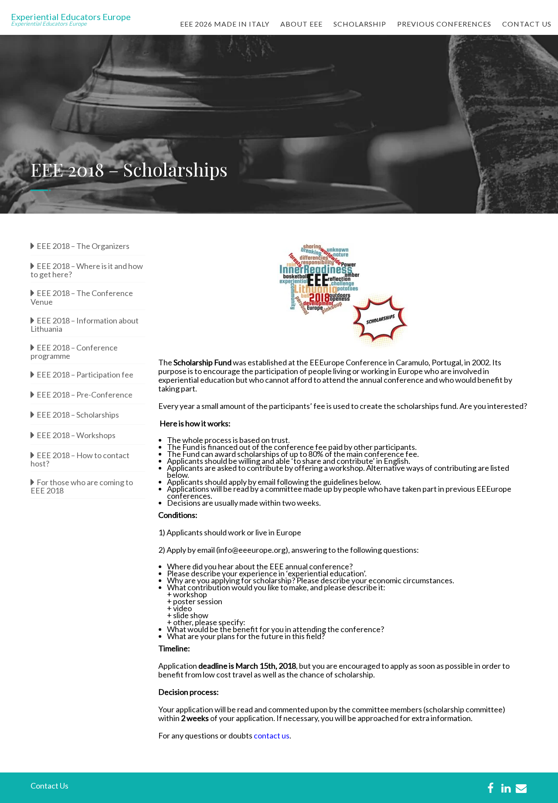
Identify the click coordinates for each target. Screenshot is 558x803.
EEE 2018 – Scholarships (78, 414)
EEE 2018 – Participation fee (85, 374)
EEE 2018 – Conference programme (74, 351)
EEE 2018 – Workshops (76, 435)
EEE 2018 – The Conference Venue (82, 296)
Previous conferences (444, 24)
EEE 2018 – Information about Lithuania (85, 324)
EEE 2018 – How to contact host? (80, 458)
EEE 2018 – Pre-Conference (85, 394)
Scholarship (359, 24)
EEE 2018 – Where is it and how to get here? (87, 269)
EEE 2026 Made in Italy (224, 24)
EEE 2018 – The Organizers (83, 246)
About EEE (301, 24)
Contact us (526, 24)
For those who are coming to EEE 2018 (82, 485)
